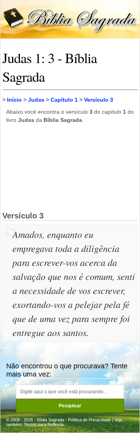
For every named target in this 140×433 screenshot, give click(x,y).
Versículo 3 (98, 100)
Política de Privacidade (89, 419)
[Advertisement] (70, 167)
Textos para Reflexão (44, 424)
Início (14, 100)
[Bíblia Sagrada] (70, 19)
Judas (36, 100)
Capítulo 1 (64, 100)
